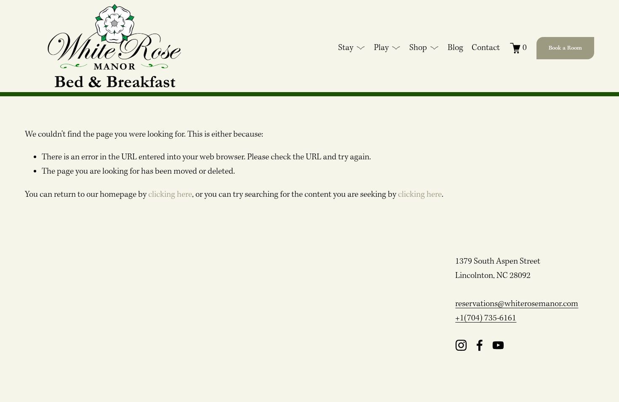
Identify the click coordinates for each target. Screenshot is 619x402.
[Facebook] (480, 345)
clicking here (170, 195)
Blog (455, 48)
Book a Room (565, 48)
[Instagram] (461, 345)
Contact (486, 48)
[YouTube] (498, 345)
